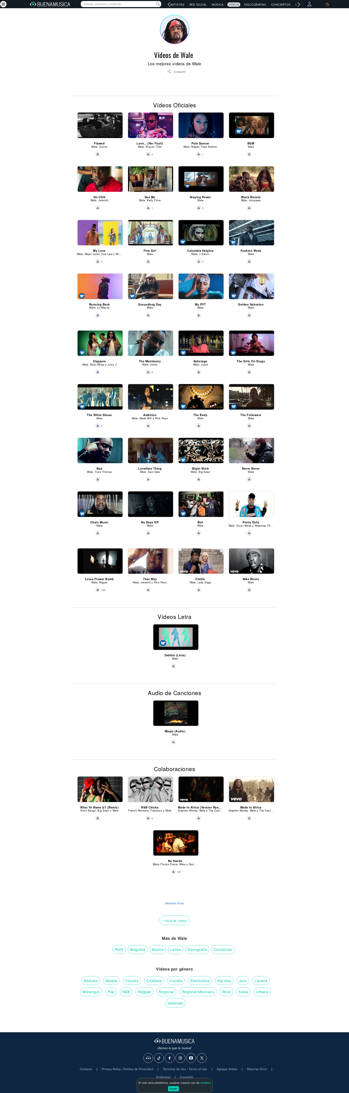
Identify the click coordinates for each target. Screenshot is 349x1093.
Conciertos (281, 4)
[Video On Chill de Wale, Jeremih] (99, 181)
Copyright (186, 1077)
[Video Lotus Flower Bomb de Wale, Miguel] (99, 563)
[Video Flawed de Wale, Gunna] (99, 127)
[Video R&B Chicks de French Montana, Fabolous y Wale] (149, 791)
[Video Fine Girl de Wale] (149, 234)
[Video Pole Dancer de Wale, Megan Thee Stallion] (200, 127)
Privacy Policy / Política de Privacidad (127, 1069)
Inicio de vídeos (174, 920)
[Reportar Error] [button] (174, 903)
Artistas (177, 4)
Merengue (91, 991)
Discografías (255, 4)
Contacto (86, 1069)
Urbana (262, 991)
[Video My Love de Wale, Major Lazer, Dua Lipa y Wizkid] (99, 234)
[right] (298, 4)
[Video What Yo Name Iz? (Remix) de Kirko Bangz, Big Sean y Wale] (99, 791)
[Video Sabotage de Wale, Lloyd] (200, 345)
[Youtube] (191, 1058)
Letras (175, 949)
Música (217, 4)
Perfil (119, 949)
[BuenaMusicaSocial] (148, 1058)
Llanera (260, 980)
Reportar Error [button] (257, 1069)
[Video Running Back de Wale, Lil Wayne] (99, 288)
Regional (166, 991)
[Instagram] (180, 1058)
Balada (112, 980)
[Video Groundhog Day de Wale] (149, 288)
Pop (111, 991)
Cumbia (176, 980)
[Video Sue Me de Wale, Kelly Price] (149, 181)
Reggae (144, 991)
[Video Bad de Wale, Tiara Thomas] (99, 452)
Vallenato (176, 1003)
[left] (168, 4)
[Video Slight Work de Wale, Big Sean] (200, 452)
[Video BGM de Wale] (250, 127)
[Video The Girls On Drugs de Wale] (250, 345)
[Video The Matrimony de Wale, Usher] (149, 345)
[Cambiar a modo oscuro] (327, 4)
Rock (226, 991)
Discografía (197, 949)
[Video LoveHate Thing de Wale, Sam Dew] (149, 452)
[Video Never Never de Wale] (250, 452)
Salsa (243, 991)
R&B (126, 991)
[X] (202, 1058)
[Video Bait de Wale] (200, 506)
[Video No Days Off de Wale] (149, 506)
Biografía (137, 949)
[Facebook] (170, 1058)
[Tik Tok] (159, 1058)
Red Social (198, 4)
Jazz (243, 980)
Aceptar (173, 1088)
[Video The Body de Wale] (200, 399)
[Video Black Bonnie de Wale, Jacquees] (250, 181)
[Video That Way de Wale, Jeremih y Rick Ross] (149, 563)
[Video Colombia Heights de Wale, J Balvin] (200, 234)
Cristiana (154, 980)
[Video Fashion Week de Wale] (250, 234)
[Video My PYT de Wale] (200, 288)
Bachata (91, 980)
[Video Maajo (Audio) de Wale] (175, 715)
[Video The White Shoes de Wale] (99, 399)
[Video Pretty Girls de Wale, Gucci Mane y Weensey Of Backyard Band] (250, 506)
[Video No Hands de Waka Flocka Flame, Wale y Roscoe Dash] (175, 845)
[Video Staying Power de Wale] (200, 181)
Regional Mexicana (198, 991)
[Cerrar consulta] (153, 4)
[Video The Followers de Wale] (250, 399)
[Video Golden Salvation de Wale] (250, 288)
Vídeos (233, 4)
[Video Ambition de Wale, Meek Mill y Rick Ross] (149, 399)
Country (132, 980)
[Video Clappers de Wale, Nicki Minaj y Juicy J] (99, 345)
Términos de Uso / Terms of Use (185, 1069)
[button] (176, 72)
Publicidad (163, 1077)
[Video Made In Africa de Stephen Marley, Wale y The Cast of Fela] (250, 791)
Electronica (200, 980)
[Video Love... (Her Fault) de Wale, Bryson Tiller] (149, 127)
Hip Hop (224, 980)
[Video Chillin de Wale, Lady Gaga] (200, 563)
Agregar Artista (227, 1069)
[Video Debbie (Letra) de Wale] (175, 639)
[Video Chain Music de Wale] (99, 506)
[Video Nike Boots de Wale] (250, 563)
